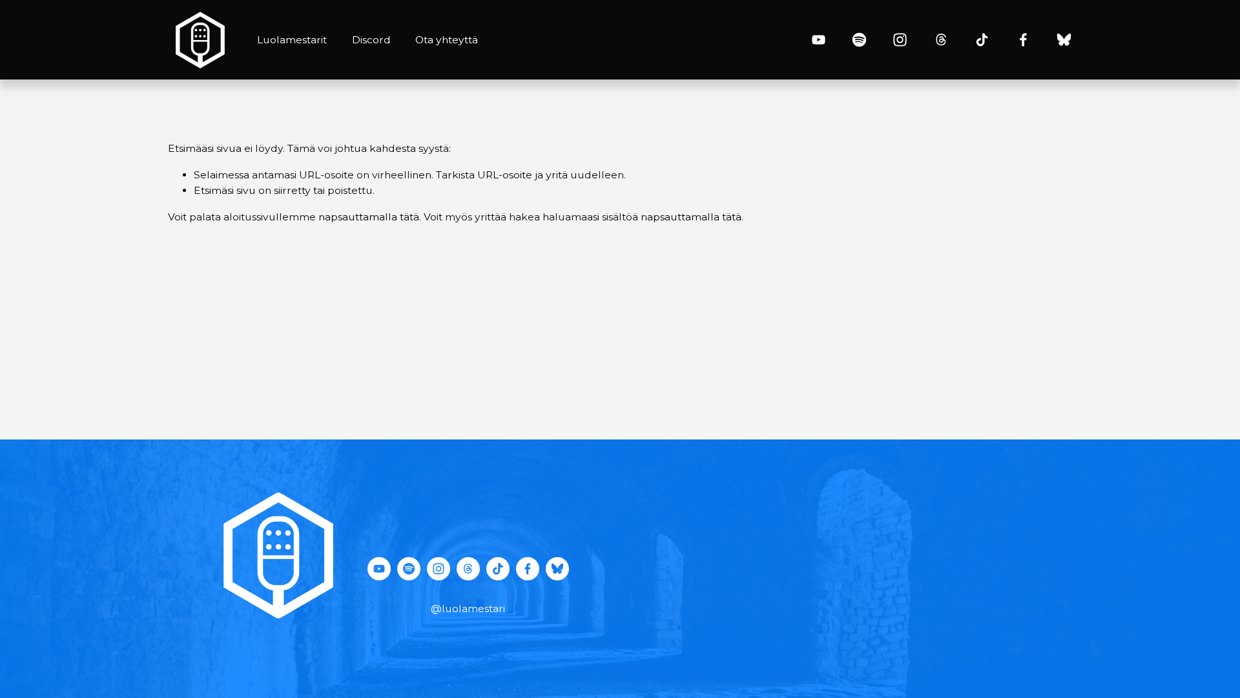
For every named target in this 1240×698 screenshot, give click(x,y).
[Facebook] (1023, 40)
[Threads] (941, 40)
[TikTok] (982, 40)
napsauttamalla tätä (368, 217)
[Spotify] (859, 40)
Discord (371, 40)
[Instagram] (900, 40)
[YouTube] (819, 40)
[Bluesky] (1064, 40)
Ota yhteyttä (446, 40)
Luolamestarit (292, 40)
